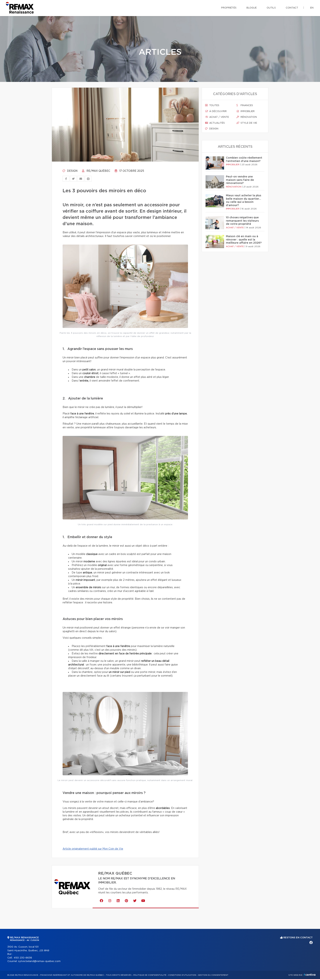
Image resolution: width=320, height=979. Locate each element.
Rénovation (248, 117)
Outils (271, 8)
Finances (246, 105)
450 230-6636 (23, 958)
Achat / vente (219, 117)
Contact (292, 8)
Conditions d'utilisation (182, 975)
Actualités (217, 123)
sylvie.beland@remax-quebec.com (39, 961)
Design (71, 171)
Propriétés (228, 8)
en (312, 8)
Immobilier (247, 111)
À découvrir (218, 111)
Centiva (310, 974)
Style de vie (248, 123)
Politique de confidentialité (149, 975)
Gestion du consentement (213, 975)
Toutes (214, 105)
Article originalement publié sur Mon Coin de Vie (93, 849)
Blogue (251, 8)
